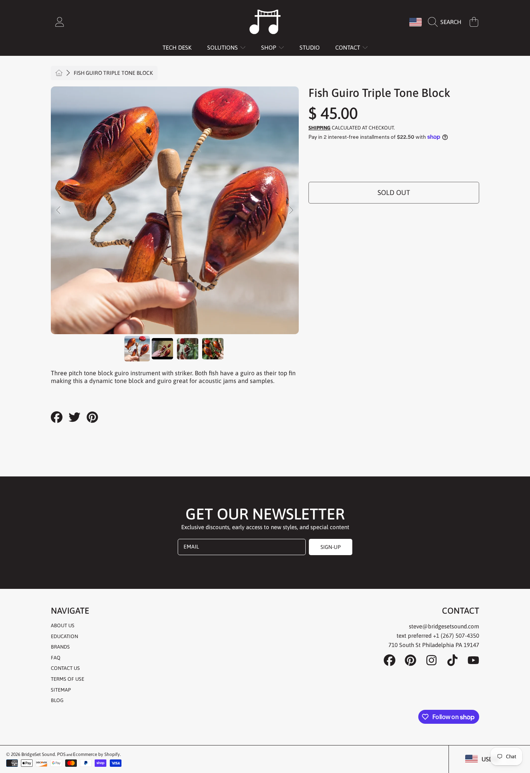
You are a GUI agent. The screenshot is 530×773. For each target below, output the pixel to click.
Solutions (223, 47)
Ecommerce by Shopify (96, 754)
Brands (60, 647)
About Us (62, 625)
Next (290, 210)
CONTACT (348, 47)
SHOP (269, 47)
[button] (446, 22)
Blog (57, 700)
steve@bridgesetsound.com (444, 626)
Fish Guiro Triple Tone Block (113, 73)
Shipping (319, 128)
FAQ (56, 658)
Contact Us (65, 668)
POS (61, 754)
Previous (59, 210)
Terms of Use (67, 679)
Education (64, 636)
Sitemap (61, 690)
